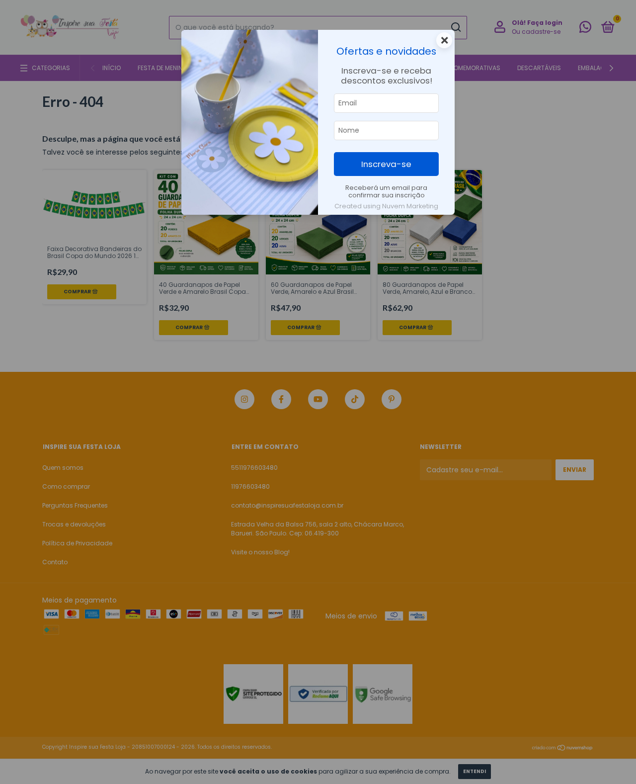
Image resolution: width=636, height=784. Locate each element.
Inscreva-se (386, 164)
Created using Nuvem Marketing (386, 206)
